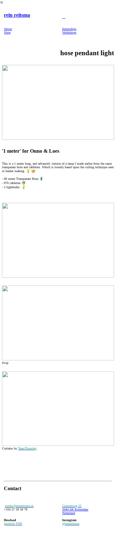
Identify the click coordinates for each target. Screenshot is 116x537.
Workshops (69, 32)
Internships (69, 29)
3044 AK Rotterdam (75, 509)
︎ (63, 16)
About (8, 29)
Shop (7, 32)
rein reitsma (17, 15)
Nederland (68, 513)
